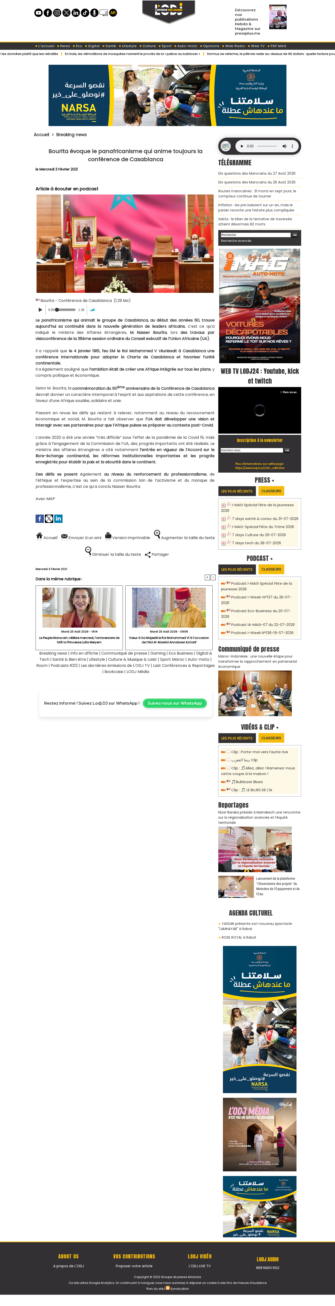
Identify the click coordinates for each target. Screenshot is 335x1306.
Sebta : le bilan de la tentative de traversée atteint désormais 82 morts (255, 222)
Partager (160, 554)
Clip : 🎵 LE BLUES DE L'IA (251, 789)
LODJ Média (138, 671)
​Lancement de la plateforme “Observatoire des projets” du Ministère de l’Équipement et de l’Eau (278, 886)
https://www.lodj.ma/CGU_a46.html (259, 468)
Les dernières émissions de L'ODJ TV (115, 665)
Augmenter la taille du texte (187, 538)
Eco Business (181, 653)
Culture (149, 46)
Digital (93, 46)
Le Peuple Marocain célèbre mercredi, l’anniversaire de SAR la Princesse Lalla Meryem (79, 640)
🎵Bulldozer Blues (247, 781)
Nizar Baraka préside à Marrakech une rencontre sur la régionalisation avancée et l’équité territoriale (259, 817)
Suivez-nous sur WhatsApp (175, 703)
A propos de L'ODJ (68, 1266)
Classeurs (271, 490)
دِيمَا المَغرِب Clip (244, 760)
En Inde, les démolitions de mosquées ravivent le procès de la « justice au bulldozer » (99, 54)
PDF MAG (278, 46)
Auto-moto (187, 46)
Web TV (257, 46)
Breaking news (71, 135)
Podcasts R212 (64, 665)
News (64, 46)
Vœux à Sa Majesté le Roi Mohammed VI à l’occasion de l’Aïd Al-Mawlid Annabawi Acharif (169, 640)
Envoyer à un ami (84, 538)
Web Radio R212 (267, 1268)
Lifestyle (129, 46)
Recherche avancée (236, 241)
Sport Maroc (172, 659)
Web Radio (234, 46)
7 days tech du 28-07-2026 (256, 542)
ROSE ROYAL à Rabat (239, 937)
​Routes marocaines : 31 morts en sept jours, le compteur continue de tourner (257, 194)
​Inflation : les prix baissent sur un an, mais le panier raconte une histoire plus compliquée (256, 208)
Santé (110, 46)
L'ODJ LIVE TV (200, 1266)
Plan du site (155, 1289)
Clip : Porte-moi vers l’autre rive (259, 751)
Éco (78, 46)
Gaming (158, 653)
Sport (166, 46)
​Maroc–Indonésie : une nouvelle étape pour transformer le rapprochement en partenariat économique (257, 661)
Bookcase (113, 671)
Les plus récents (237, 491)
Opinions (210, 46)
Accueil (41, 135)
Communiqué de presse (124, 653)
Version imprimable (130, 538)
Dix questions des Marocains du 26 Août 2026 (257, 182)
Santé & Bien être (69, 659)
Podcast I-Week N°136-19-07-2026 (262, 632)
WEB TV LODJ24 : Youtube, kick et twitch (260, 376)
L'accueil (46, 46)
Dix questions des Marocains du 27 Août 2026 (257, 173)
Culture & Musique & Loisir (133, 659)
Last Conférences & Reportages (184, 665)
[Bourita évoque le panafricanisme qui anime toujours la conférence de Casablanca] (125, 196)
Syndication (179, 1289)
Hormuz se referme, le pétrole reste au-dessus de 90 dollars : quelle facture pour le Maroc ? (247, 54)
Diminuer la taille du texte (116, 554)
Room (42, 665)
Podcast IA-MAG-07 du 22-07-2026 (263, 624)
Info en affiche (84, 653)
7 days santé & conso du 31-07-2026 (265, 518)
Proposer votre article (134, 1266)
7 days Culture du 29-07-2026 (259, 534)
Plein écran (290, 392)
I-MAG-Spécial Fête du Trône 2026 (263, 526)
